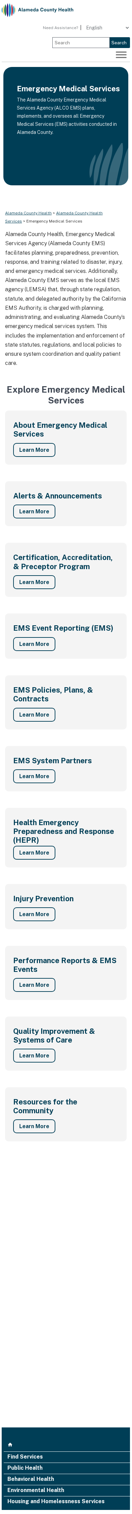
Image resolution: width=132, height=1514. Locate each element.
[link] (37, 10)
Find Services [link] (25, 1457)
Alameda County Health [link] (28, 213)
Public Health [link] (25, 1468)
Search (119, 42)
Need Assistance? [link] (60, 27)
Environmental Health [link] (35, 1490)
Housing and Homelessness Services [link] (56, 1502)
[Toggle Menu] (121, 54)
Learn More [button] (34, 450)
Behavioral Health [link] (30, 1479)
